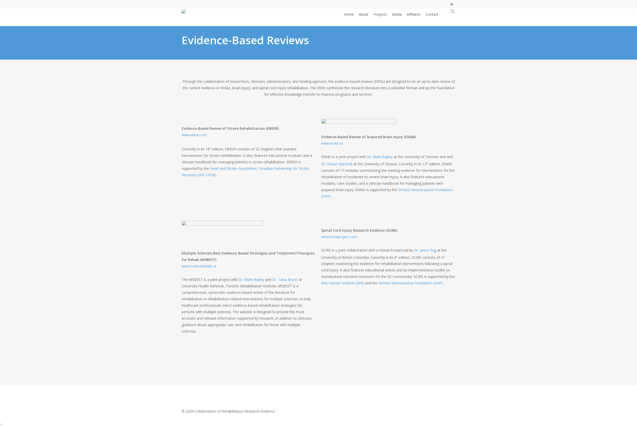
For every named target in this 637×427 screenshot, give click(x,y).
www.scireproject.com (339, 236)
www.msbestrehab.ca (199, 266)
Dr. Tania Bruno (285, 279)
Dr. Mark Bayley (380, 156)
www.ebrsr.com (194, 134)
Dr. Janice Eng (425, 250)
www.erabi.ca (332, 143)
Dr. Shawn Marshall (336, 164)
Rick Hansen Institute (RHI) (342, 283)
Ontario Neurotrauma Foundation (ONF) (410, 283)
